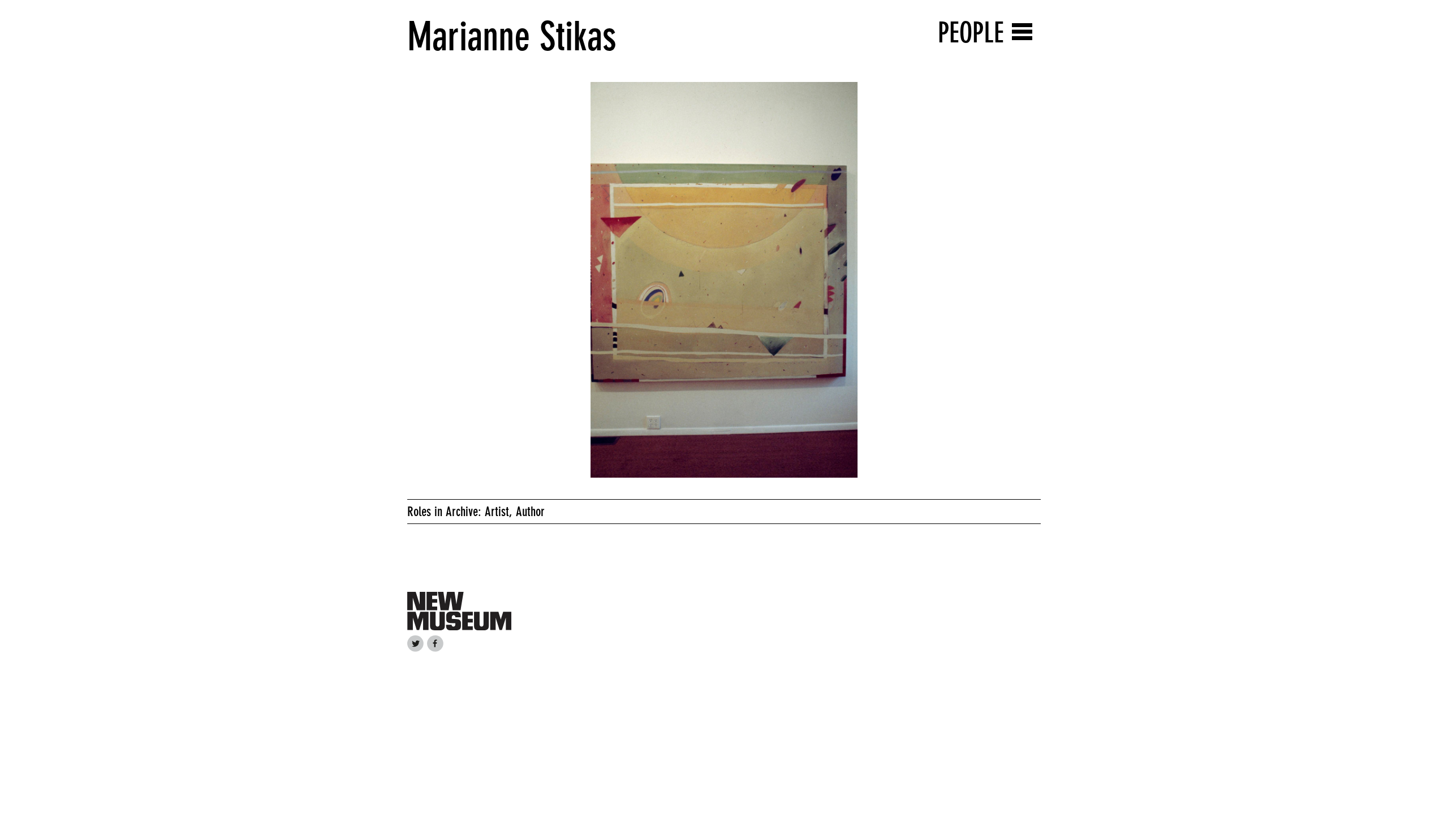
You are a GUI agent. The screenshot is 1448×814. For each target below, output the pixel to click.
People (971, 32)
